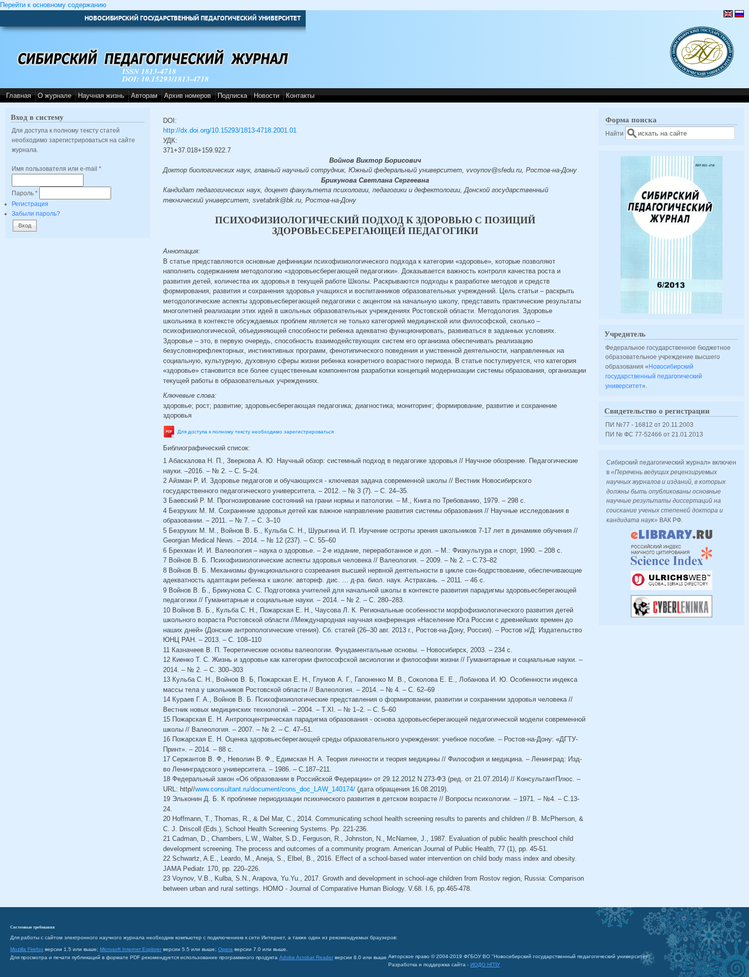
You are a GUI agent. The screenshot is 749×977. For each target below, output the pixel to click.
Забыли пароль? (36, 213)
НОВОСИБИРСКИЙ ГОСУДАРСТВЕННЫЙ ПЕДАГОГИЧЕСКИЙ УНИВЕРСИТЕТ (193, 18)
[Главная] (702, 75)
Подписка (232, 95)
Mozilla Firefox (26, 949)
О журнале (54, 95)
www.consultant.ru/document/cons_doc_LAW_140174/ (275, 789)
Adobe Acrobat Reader (306, 957)
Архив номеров (187, 95)
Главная (18, 95)
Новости (266, 95)
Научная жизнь (101, 95)
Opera (225, 949)
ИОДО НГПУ (485, 964)
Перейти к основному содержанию (53, 5)
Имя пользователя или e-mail (56, 168)
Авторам (144, 95)
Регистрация (30, 203)
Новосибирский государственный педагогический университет (653, 376)
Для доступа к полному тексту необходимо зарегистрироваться (255, 431)
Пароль (25, 193)
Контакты (300, 95)
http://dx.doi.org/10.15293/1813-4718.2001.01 (230, 130)
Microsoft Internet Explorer (131, 949)
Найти (615, 133)
